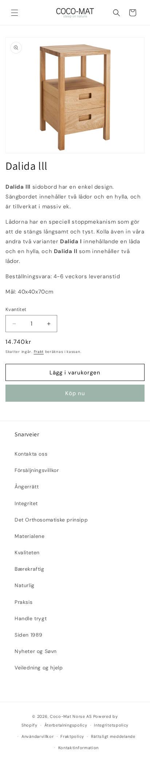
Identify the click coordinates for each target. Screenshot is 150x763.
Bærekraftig (29, 569)
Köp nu (75, 393)
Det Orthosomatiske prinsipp (51, 519)
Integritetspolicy (111, 725)
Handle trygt (31, 618)
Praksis (23, 602)
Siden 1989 (29, 635)
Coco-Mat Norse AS (71, 716)
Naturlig (25, 585)
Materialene (30, 536)
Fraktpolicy (72, 736)
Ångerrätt (27, 486)
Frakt (39, 351)
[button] (15, 13)
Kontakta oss (31, 454)
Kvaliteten (27, 552)
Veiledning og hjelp (39, 667)
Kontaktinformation (78, 747)
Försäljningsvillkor (37, 470)
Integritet (26, 503)
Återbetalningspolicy (65, 725)
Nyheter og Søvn (36, 651)
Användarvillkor (37, 736)
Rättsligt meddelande (113, 736)
